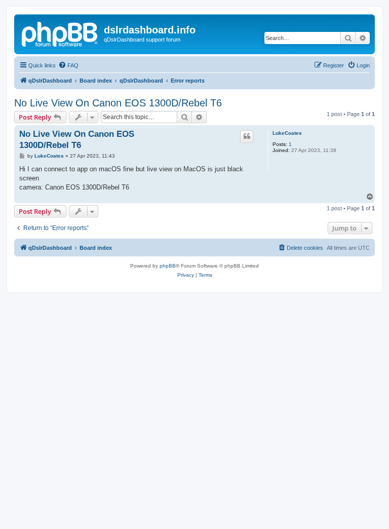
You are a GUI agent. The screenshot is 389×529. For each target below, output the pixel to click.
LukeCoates (287, 133)
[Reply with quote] (246, 136)
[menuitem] (68, 65)
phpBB (168, 266)
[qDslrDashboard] (60, 33)
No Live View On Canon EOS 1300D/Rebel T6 (118, 102)
